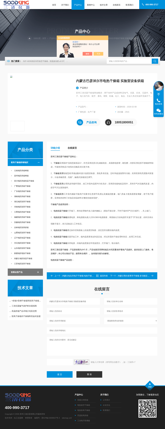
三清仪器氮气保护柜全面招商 (24, 306)
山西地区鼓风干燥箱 (22, 233)
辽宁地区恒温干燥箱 (22, 238)
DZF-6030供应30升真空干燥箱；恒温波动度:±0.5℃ (44, 61)
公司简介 (106, 400)
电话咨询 (158, 104)
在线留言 (117, 5)
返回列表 (104, 276)
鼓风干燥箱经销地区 (19, 162)
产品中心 (78, 5)
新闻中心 (91, 5)
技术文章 (104, 5)
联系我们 (129, 5)
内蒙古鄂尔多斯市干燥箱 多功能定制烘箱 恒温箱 (139, 276)
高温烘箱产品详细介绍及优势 (24, 311)
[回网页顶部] (158, 94)
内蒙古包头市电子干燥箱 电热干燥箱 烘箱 (80, 276)
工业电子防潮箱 (83, 421)
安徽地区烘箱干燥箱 (22, 222)
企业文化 (106, 405)
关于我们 (65, 5)
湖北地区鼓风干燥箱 (22, 202)
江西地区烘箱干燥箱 (22, 212)
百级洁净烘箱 (82, 400)
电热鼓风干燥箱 (83, 410)
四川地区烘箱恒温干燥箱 (24, 181)
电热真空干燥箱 (83, 405)
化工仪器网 (18, 418)
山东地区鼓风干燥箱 (22, 248)
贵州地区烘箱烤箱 (21, 176)
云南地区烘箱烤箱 (21, 171)
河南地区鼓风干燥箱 (22, 207)
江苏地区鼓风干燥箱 (22, 264)
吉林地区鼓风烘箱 (21, 227)
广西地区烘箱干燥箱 (22, 186)
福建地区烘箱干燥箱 (22, 217)
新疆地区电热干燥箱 (22, 253)
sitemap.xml (67, 418)
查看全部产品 (17, 272)
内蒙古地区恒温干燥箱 (23, 258)
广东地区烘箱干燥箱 (22, 191)
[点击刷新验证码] (81, 362)
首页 (54, 5)
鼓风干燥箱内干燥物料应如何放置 (26, 316)
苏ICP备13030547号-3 (51, 418)
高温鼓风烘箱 (82, 415)
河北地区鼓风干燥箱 (22, 243)
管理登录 (28, 418)
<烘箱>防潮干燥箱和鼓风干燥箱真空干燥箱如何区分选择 (27, 301)
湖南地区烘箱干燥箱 (22, 196)
